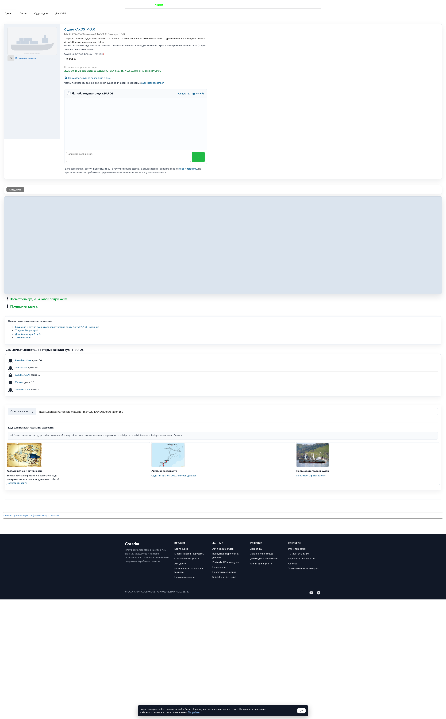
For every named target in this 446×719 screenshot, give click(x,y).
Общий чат (184, 93)
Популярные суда (184, 576)
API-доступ (180, 563)
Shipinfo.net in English (224, 576)
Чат (223, 4)
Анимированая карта (164, 470)
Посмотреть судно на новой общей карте (38, 299)
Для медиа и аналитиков (264, 558)
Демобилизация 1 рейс (28, 333)
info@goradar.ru (297, 548)
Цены (234, 4)
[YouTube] (311, 592)
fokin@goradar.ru (188, 168)
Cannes (19, 382)
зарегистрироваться (152, 82)
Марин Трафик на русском (189, 553)
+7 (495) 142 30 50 (298, 553)
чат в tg (200, 93)
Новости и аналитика (224, 571)
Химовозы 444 (23, 337)
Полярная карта (23, 306)
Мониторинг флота (261, 563)
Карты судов (251, 4)
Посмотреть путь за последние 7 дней (89, 77)
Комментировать (25, 58)
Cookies (292, 563)
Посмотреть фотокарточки (311, 475)
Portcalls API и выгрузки (225, 562)
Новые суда (219, 566)
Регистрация (272, 4)
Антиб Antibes (23, 360)
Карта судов (181, 548)
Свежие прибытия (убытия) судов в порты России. (31, 515)
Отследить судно (179, 4)
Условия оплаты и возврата (303, 568)
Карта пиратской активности (24, 470)
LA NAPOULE (22, 389)
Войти (289, 4)
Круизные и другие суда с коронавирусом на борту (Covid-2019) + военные (57, 326)
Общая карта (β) (205, 4)
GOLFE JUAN (22, 374)
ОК (301, 710)
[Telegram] (318, 592)
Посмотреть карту (17, 482)
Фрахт (159, 4)
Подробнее (193, 712)
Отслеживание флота (186, 558)
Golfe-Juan (21, 367)
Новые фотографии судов (312, 470)
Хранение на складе (261, 553)
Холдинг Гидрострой (26, 330)
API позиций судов (222, 548)
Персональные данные (301, 558)
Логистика (256, 548)
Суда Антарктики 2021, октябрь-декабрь (174, 475)
